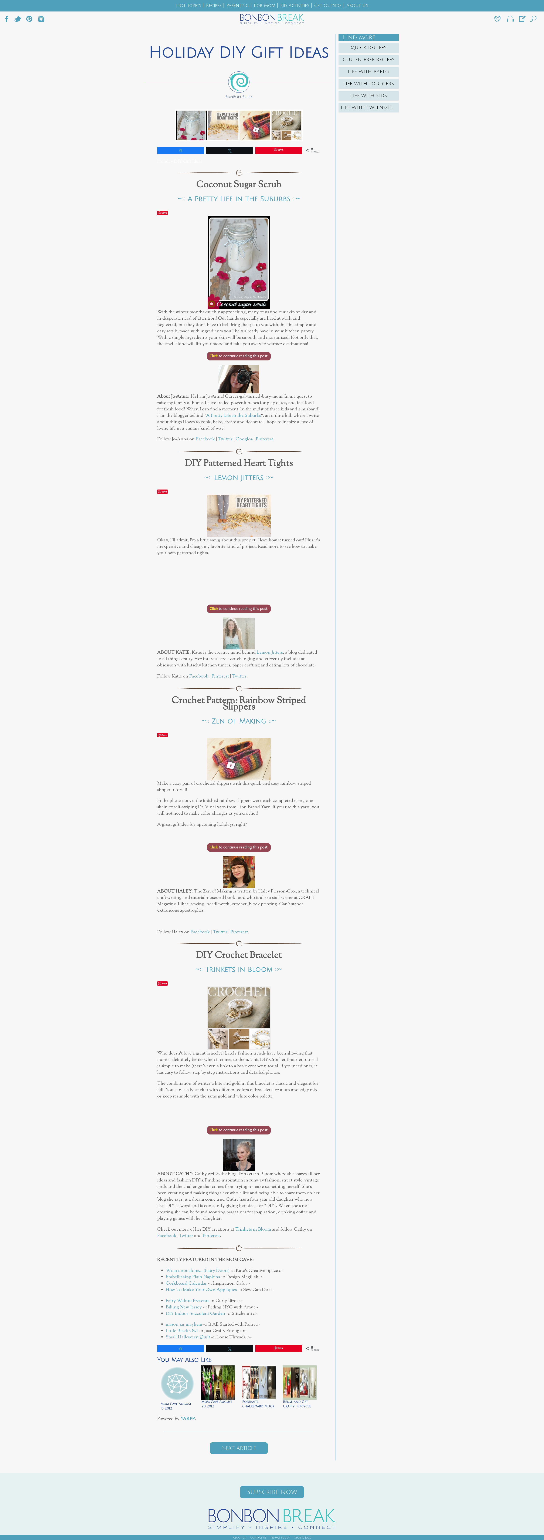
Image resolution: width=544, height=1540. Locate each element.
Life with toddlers (368, 83)
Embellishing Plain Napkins (193, 1277)
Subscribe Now (272, 1492)
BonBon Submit (522, 20)
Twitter (17, 20)
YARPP (187, 1419)
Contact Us (258, 1537)
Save (164, 212)
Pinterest (264, 439)
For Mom (264, 5)
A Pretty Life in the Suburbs (233, 415)
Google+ (244, 439)
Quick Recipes (369, 47)
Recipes (213, 5)
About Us (357, 5)
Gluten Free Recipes (369, 59)
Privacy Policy (280, 1537)
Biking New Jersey (184, 1307)
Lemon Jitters (270, 652)
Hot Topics (188, 5)
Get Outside (327, 5)
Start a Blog (302, 1537)
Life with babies (368, 71)
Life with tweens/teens (370, 107)
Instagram (41, 20)
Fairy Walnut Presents (188, 1301)
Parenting (237, 5)
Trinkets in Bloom (253, 1229)
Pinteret (29, 20)
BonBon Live (510, 20)
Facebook (8, 20)
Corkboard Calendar (186, 1283)
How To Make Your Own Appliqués (201, 1290)
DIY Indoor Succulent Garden (195, 1313)
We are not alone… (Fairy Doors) (198, 1270)
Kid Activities (294, 5)
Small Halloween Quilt (188, 1337)
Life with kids (368, 95)
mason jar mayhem (184, 1324)
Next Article (238, 1448)
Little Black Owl (182, 1331)
